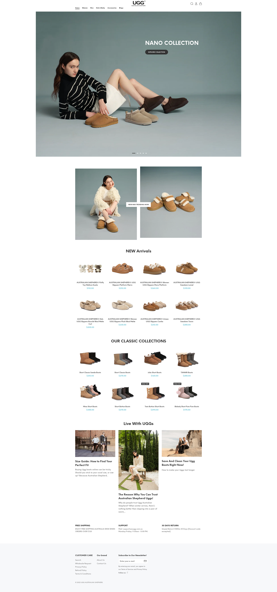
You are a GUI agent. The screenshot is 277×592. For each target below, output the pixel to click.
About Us (101, 560)
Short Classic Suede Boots (90, 372)
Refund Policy (80, 570)
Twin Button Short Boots (154, 407)
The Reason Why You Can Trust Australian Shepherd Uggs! (138, 496)
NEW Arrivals (138, 251)
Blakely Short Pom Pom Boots (187, 407)
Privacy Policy (81, 567)
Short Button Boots (122, 407)
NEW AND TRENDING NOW (138, 204)
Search (78, 560)
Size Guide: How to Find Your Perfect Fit (93, 463)
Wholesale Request (83, 564)
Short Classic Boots (122, 372)
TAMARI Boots (187, 372)
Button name (197, 8)
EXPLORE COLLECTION (156, 52)
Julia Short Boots (154, 372)
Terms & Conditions (83, 574)
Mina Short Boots (90, 407)
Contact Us (101, 564)
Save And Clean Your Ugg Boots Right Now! (178, 463)
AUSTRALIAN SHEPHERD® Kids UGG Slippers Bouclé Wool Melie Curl (90, 321)
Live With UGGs (138, 423)
